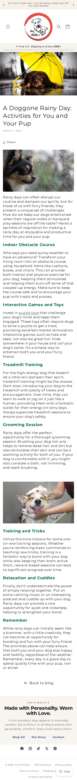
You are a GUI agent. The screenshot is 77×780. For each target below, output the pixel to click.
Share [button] (11, 142)
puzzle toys (29, 313)
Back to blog (41, 683)
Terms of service (29, 771)
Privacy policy (63, 764)
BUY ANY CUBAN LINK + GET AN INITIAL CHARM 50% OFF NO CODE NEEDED (38, 4)
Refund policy (43, 764)
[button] (8, 26)
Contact (58, 737)
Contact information (40, 776)
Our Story (39, 737)
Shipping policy (52, 771)
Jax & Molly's (22, 764)
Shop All (18, 737)
